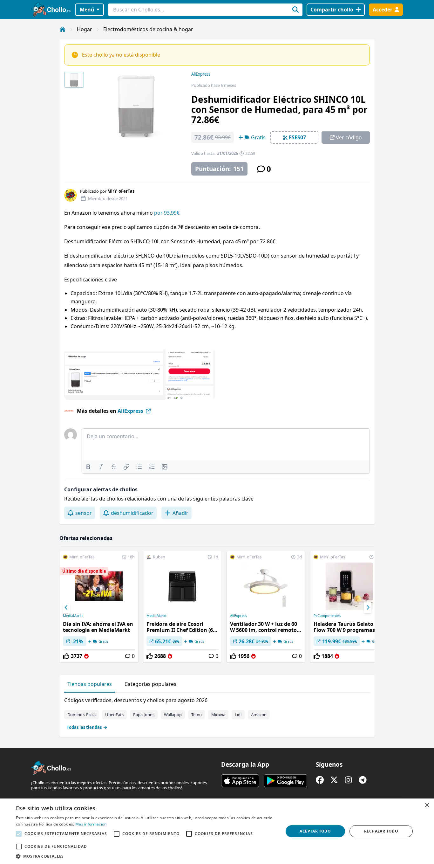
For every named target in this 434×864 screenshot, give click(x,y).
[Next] (367, 607)
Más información (91, 824)
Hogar (84, 29)
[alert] (217, 831)
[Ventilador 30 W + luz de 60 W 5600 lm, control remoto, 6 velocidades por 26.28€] (266, 606)
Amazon (259, 714)
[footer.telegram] (363, 780)
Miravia (218, 714)
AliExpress (200, 74)
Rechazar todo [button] (381, 831)
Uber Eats (114, 714)
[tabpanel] (217, 712)
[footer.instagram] (348, 780)
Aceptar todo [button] (315, 831)
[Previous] (66, 607)
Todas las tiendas (84, 727)
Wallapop (173, 714)
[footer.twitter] (334, 780)
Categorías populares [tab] (150, 684)
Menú (87, 9)
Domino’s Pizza (81, 714)
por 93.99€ (167, 212)
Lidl (238, 714)
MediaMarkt (73, 615)
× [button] (426, 805)
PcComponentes (327, 615)
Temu (196, 714)
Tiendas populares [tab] (89, 684)
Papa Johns (143, 714)
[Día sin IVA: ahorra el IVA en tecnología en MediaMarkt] (99, 606)
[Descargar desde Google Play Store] (285, 780)
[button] (145, 856)
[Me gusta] (66, 656)
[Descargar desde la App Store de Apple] (240, 780)
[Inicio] (62, 29)
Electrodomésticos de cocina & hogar (148, 29)
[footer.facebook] (320, 780)
